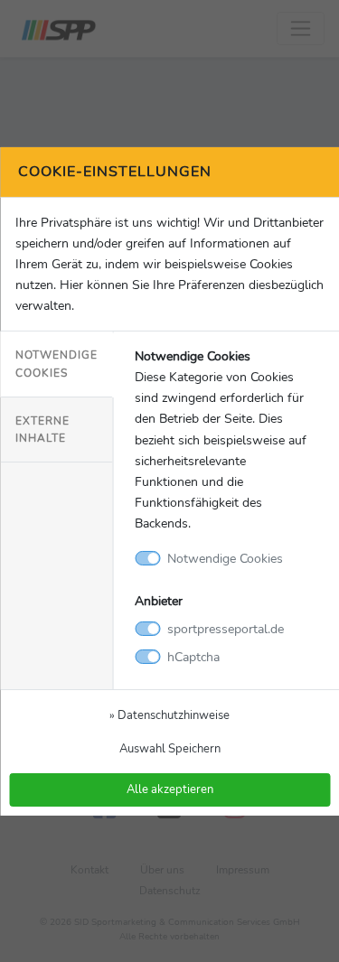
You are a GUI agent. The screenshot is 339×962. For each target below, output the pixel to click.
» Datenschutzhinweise (169, 715)
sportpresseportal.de (225, 629)
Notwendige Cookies (56, 363)
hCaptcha (193, 657)
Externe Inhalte (42, 429)
